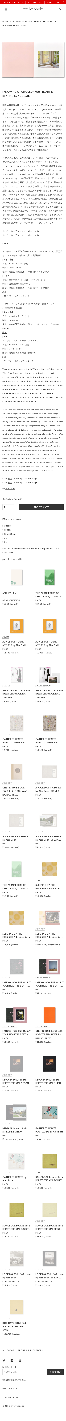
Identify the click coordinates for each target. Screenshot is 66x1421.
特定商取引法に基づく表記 (13, 1380)
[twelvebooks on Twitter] (3, 1361)
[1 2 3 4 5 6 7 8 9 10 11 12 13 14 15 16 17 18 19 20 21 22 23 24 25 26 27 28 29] (33, 60)
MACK (19, 559)
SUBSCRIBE (55, 1372)
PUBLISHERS (36, 1351)
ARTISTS (22, 1351)
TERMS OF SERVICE (11, 1397)
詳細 (4, 292)
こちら (36, 231)
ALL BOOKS (8, 1351)
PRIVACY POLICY (9, 1389)
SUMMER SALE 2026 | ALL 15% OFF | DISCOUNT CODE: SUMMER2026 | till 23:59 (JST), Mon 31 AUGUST (30, 2)
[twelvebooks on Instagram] (20, 1361)
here (10, 478)
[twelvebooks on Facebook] (11, 1361)
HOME (5, 22)
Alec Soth (10, 489)
